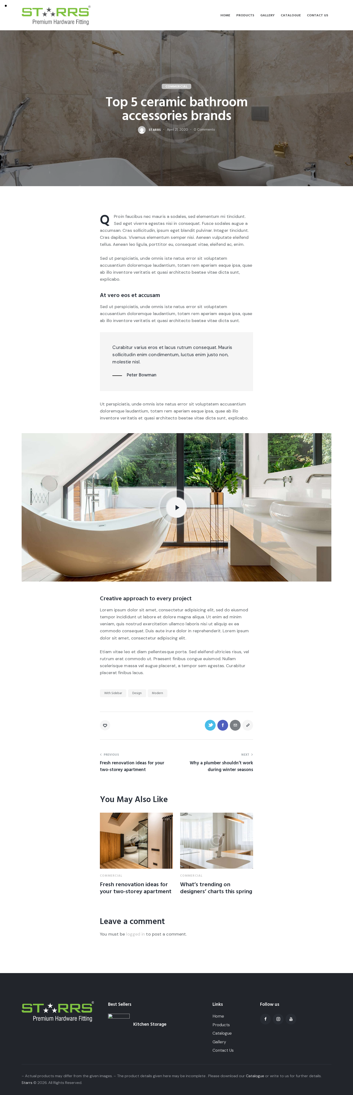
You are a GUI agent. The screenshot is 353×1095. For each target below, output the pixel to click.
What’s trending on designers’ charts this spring (216, 888)
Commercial (176, 86)
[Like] (105, 725)
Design (137, 693)
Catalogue (255, 1075)
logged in (135, 934)
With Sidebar (113, 693)
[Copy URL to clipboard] (247, 725)
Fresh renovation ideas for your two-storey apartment (135, 888)
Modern (157, 693)
